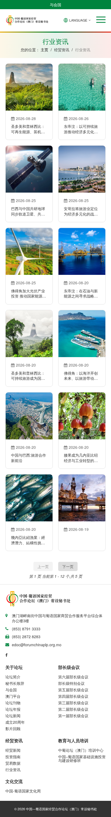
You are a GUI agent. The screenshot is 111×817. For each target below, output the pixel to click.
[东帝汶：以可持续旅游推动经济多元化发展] (81, 87)
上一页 (43, 566)
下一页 (68, 566)
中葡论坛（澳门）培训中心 (80, 750)
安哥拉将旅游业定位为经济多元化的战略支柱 (81, 211)
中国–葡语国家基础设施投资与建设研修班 (82, 758)
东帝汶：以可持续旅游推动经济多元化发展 (81, 129)
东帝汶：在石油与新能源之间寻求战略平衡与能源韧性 (81, 293)
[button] (101, 19)
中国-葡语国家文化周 (23, 791)
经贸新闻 (12, 750)
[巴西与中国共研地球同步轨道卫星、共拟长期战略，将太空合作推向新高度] (29, 169)
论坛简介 (12, 676)
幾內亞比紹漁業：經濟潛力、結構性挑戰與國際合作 (28, 540)
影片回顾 (12, 728)
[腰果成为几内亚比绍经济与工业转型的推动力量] (81, 415)
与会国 (55, 4)
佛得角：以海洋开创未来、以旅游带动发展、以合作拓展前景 (81, 376)
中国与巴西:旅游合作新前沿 (28, 458)
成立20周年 (15, 722)
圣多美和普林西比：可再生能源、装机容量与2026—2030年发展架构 (29, 129)
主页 (44, 49)
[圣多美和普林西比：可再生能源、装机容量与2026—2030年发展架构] (29, 87)
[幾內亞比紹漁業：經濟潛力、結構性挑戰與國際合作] (29, 497)
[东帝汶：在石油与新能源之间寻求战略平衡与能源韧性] (81, 251)
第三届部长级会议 (73, 702)
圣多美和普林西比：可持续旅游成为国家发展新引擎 (28, 376)
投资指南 (12, 756)
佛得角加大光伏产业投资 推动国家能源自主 (28, 293)
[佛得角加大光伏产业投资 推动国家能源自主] (29, 251)
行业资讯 (12, 769)
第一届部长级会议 (73, 715)
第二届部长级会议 (73, 709)
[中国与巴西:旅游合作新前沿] (29, 415)
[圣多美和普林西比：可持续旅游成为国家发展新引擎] (29, 333)
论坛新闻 (12, 715)
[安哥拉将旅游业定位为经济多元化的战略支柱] (81, 169)
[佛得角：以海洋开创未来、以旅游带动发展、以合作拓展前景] (81, 333)
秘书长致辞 (14, 683)
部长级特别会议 (71, 683)
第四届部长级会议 (73, 696)
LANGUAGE (78, 20)
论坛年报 (12, 709)
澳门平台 (12, 696)
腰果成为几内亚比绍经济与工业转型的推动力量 (81, 458)
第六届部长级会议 (73, 676)
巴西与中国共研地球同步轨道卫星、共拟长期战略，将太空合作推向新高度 (28, 211)
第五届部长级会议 (73, 689)
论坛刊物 (12, 702)
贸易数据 (12, 763)
